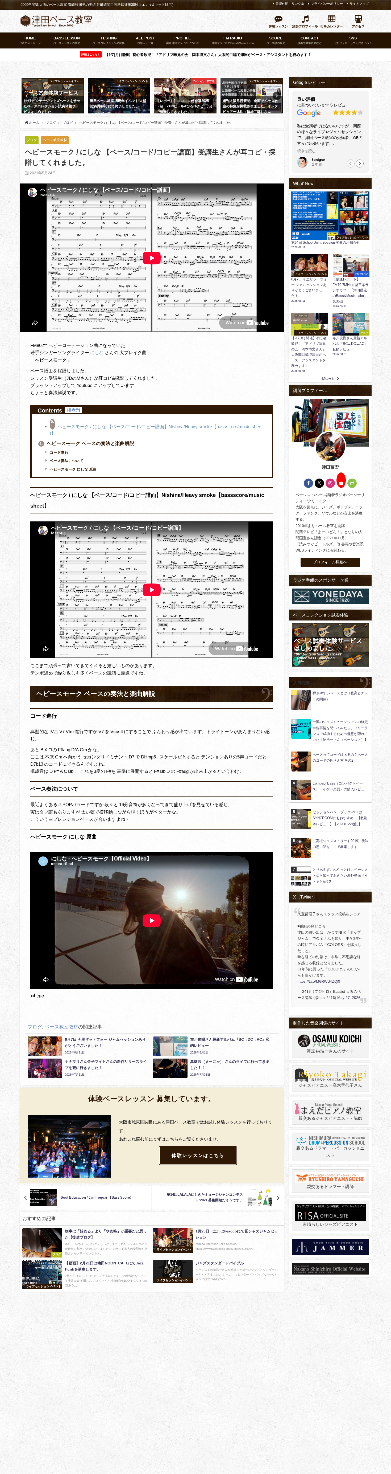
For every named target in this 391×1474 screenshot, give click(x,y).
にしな (97, 352)
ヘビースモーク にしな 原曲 (73, 469)
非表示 (73, 410)
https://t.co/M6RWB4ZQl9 (318, 981)
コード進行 (58, 452)
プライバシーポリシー (327, 3)
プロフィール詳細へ (330, 562)
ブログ (32, 140)
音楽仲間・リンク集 (290, 3)
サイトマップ (359, 3)
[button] (360, 164)
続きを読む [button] (306, 151)
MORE (328, 378)
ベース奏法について (66, 461)
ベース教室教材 (55, 140)
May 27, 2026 (348, 997)
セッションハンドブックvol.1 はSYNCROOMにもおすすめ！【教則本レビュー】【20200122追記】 (340, 818)
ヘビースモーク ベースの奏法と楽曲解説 (87, 443)
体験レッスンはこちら (198, 1155)
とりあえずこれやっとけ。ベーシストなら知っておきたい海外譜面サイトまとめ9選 (340, 875)
